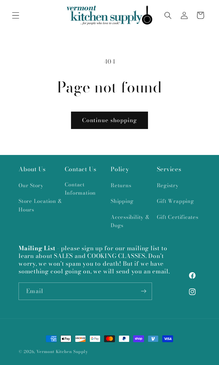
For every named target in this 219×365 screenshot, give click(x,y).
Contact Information (80, 189)
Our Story (31, 185)
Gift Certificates (177, 217)
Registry (168, 185)
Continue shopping (109, 120)
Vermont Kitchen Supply (62, 351)
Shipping (122, 201)
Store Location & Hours (40, 205)
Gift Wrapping (175, 201)
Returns (121, 185)
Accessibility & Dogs (130, 221)
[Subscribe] (143, 291)
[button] (15, 15)
